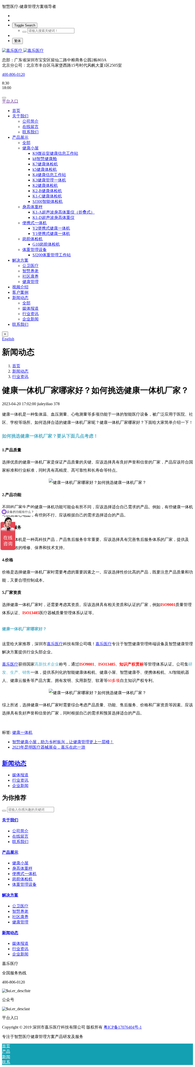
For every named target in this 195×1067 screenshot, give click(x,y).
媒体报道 (20, 775)
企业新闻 (20, 785)
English (8, 339)
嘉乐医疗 (55, 644)
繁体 (17, 41)
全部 (26, 143)
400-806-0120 (13, 74)
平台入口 (10, 101)
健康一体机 (22, 732)
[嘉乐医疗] (97, 50)
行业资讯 (20, 376)
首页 (16, 110)
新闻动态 (20, 371)
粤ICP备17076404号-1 (123, 1027)
